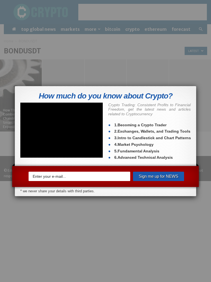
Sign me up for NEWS (158, 176)
